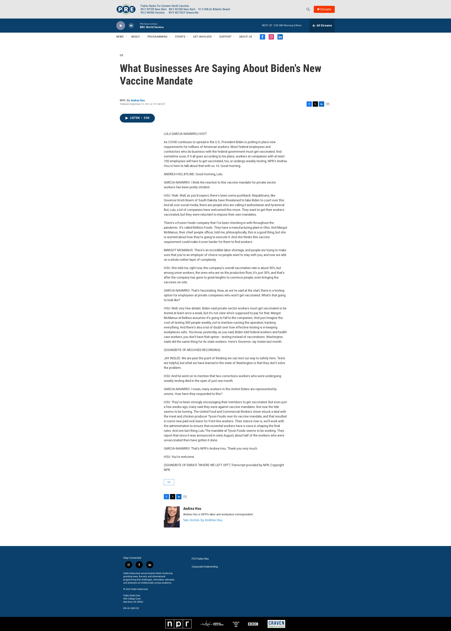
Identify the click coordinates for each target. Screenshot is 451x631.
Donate (325, 9)
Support (225, 36)
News (120, 36)
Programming (157, 36)
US (121, 55)
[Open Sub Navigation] (126, 36)
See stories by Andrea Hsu (202, 520)
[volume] (131, 26)
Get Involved (202, 36)
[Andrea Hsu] (172, 517)
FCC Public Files (200, 558)
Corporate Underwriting (205, 566)
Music (135, 36)
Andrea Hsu (138, 100)
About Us (245, 36)
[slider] (136, 25)
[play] (120, 26)
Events (180, 36)
